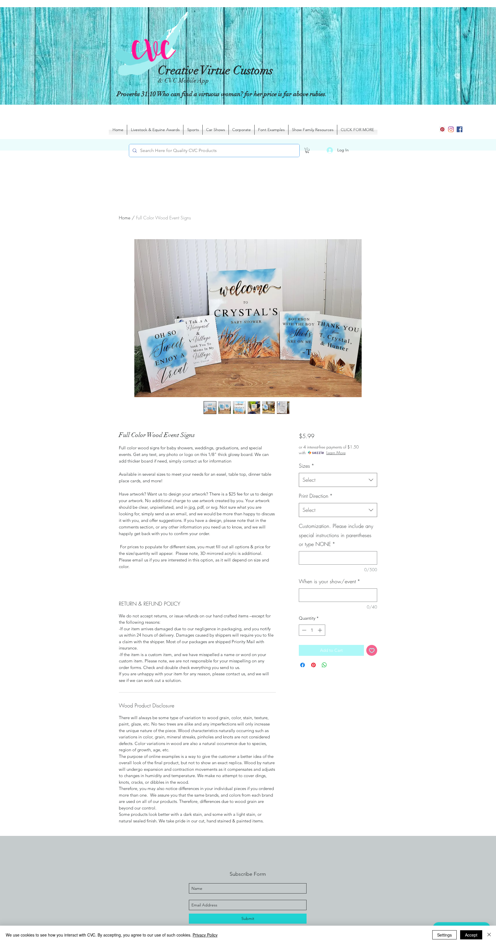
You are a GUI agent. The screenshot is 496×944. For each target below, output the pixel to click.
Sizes (306, 465)
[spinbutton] (312, 630)
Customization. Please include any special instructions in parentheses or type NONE (336, 534)
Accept (471, 935)
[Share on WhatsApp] (324, 665)
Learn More (336, 452)
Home (124, 217)
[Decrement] (303, 630)
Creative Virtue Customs (215, 70)
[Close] (489, 934)
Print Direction (316, 495)
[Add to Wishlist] (371, 650)
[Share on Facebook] (302, 665)
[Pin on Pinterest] (313, 665)
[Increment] (320, 630)
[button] (307, 150)
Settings (444, 935)
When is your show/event (329, 581)
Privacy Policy (205, 935)
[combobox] (338, 480)
